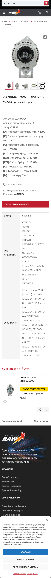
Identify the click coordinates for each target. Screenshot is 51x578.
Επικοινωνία (8, 481)
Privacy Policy (32, 574)
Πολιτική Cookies (19, 574)
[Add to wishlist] (5, 401)
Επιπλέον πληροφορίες (17, 204)
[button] (47, 519)
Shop (14, 21)
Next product (41, 421)
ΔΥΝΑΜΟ (25, 21)
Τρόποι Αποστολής (12, 490)
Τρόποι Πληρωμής (11, 486)
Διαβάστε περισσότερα (34, 389)
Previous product (12, 421)
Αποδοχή (26, 552)
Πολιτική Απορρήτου (12, 510)
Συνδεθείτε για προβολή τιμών (17, 102)
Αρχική (4, 21)
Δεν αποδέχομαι (26, 560)
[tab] (26, 204)
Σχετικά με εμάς (10, 477)
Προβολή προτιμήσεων (25, 567)
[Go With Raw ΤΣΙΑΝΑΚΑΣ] (14, 12)
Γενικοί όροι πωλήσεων (14, 506)
